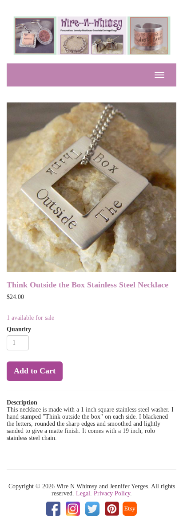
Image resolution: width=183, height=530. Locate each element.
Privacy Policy (112, 493)
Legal (83, 493)
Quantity (19, 329)
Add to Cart (35, 370)
